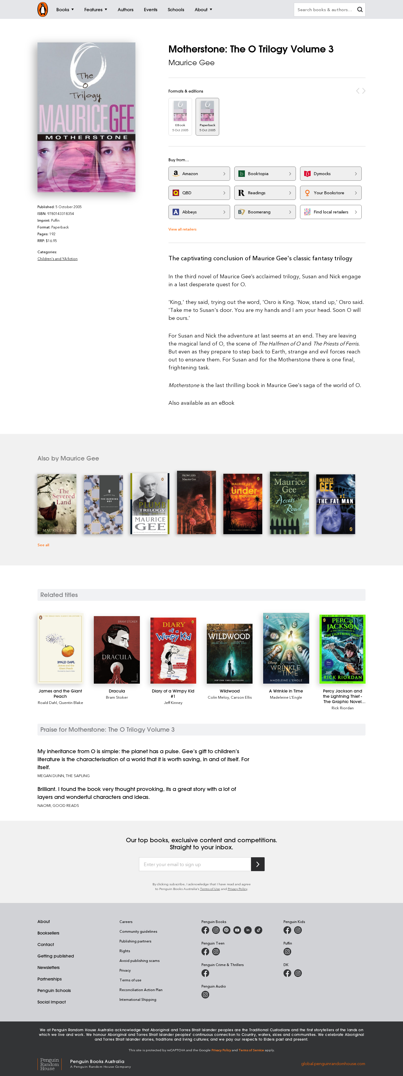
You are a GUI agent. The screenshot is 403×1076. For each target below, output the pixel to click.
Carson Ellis (241, 697)
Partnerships (49, 979)
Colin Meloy (218, 697)
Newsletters (48, 967)
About (43, 921)
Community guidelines (138, 931)
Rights (124, 950)
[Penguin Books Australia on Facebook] (205, 930)
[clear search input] (360, 10)
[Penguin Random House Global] (53, 1063)
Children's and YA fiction (57, 258)
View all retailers (182, 229)
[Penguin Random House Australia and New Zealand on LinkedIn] (248, 930)
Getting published (55, 956)
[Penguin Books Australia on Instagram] (216, 930)
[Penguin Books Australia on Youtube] (237, 930)
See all (43, 544)
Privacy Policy (237, 888)
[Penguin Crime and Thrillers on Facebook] (205, 973)
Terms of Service (251, 1049)
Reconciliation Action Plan (141, 989)
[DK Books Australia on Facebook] (287, 973)
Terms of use (130, 980)
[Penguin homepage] (42, 9)
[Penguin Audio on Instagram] (205, 994)
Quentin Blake (71, 702)
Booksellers (48, 933)
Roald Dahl (47, 702)
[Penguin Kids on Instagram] (298, 930)
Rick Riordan (343, 707)
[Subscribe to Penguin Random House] (258, 864)
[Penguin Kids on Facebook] (287, 930)
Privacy (125, 970)
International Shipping (137, 999)
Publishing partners (135, 941)
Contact (45, 944)
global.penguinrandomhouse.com (333, 1063)
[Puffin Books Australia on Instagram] (287, 951)
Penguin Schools (54, 990)
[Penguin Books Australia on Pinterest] (226, 930)
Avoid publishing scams (139, 960)
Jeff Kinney (173, 702)
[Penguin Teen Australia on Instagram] (216, 951)
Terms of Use (210, 888)
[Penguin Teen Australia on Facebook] (205, 951)
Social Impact (51, 1002)
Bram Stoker (117, 697)
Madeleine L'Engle (286, 697)
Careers (125, 921)
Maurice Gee (191, 62)
